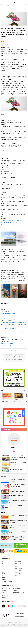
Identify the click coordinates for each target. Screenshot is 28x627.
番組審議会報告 (18, 563)
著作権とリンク (23, 615)
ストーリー (4, 575)
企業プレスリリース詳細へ (7, 343)
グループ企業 (4, 592)
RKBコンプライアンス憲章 (18, 592)
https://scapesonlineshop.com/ (9, 319)
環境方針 (16, 566)
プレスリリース (5, 595)
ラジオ (5, 9)
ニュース (13, 9)
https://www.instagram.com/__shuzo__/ (12, 328)
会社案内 (4, 579)
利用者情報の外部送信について (20, 616)
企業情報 (4, 590)
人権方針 (15, 590)
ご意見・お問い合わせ (19, 570)
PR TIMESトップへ (6, 345)
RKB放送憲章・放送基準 (7, 581)
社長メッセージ (5, 572)
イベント (9, 9)
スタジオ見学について (19, 573)
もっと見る (24, 390)
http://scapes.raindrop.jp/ (8, 313)
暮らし (25, 9)
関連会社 (16, 575)
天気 (17, 9)
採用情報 (4, 577)
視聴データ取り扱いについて (21, 613)
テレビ (2, 9)
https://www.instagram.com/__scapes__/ (12, 322)
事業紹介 (4, 573)
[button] (3, 625)
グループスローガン (6, 588)
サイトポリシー (23, 612)
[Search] (25, 5)
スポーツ (21, 9)
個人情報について (17, 588)
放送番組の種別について (20, 561)
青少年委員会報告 (18, 568)
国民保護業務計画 (18, 565)
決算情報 (4, 597)
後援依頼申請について (19, 572)
